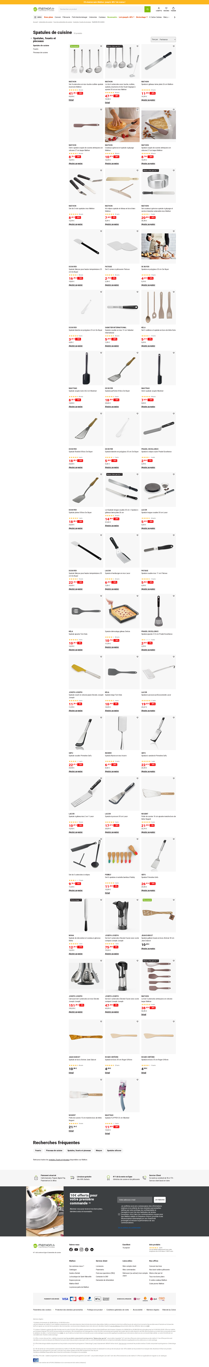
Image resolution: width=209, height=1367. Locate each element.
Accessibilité (137, 1310)
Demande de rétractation (105, 1280)
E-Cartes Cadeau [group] (155, 17)
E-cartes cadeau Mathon (158, 1280)
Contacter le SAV (102, 1277)
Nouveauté (74, 46)
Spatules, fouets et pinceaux (82, 22)
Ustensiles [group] (93, 17)
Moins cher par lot (155, 1273)
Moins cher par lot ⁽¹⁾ (114, 46)
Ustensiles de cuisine (45, 22)
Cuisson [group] (58, 17)
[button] (173, 9)
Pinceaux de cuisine (40, 52)
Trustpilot (126, 1248)
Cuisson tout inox (155, 1266)
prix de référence (55, 1340)
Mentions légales (153, 1310)
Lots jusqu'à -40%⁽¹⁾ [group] (126, 17)
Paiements (100, 1270)
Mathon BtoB (74, 1284)
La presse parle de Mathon (79, 1287)
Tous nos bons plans (156, 1277)
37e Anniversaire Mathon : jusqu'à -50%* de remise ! (104, 2)
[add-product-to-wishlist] (101, 46)
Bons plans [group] (48, 17)
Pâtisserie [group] (66, 17)
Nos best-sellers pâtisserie (159, 1270)
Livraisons (100, 1266)
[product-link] (86, 74)
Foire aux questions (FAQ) (105, 1273)
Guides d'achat (74, 1273)
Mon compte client (129, 1266)
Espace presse (74, 1280)
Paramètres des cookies (42, 1310)
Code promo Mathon (156, 1284)
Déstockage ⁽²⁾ (76, 900)
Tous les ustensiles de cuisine (62, 22)
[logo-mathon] (43, 9)
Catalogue (73, 1270)
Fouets (35, 49)
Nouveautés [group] (112, 17)
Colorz (173, 1310)
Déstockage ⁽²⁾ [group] (142, 17)
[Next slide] (171, 17)
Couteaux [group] (102, 17)
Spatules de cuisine (41, 46)
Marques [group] (166, 17)
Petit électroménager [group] (79, 17)
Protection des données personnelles (69, 1310)
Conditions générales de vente (117, 1310)
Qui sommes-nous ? (76, 1266)
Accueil (35, 22)
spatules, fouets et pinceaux (59, 1160)
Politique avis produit (94, 1310)
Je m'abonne (160, 1200)
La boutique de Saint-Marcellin (80, 1277)
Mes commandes (129, 1270)
